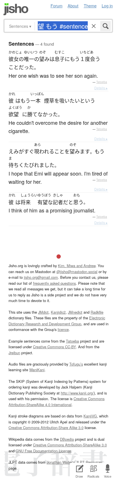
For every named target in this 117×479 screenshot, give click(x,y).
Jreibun (14, 352)
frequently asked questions (54, 283)
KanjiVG (90, 416)
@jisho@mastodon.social (77, 271)
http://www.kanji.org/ (77, 393)
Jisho (15, 9)
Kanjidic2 (58, 312)
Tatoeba (101, 82)
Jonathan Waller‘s (61, 462)
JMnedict (75, 312)
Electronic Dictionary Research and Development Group (57, 320)
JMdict (43, 312)
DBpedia (67, 439)
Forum (56, 6)
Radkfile (97, 312)
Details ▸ (101, 87)
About (73, 6)
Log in (107, 6)
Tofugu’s (76, 364)
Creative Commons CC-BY (54, 346)
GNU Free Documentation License (43, 450)
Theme (90, 6)
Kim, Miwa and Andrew (76, 265)
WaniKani (37, 369)
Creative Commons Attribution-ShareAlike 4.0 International (57, 401)
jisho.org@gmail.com (41, 277)
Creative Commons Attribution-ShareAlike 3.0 (70, 445)
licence (63, 329)
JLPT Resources (89, 462)
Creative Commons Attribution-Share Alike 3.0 (46, 427)
